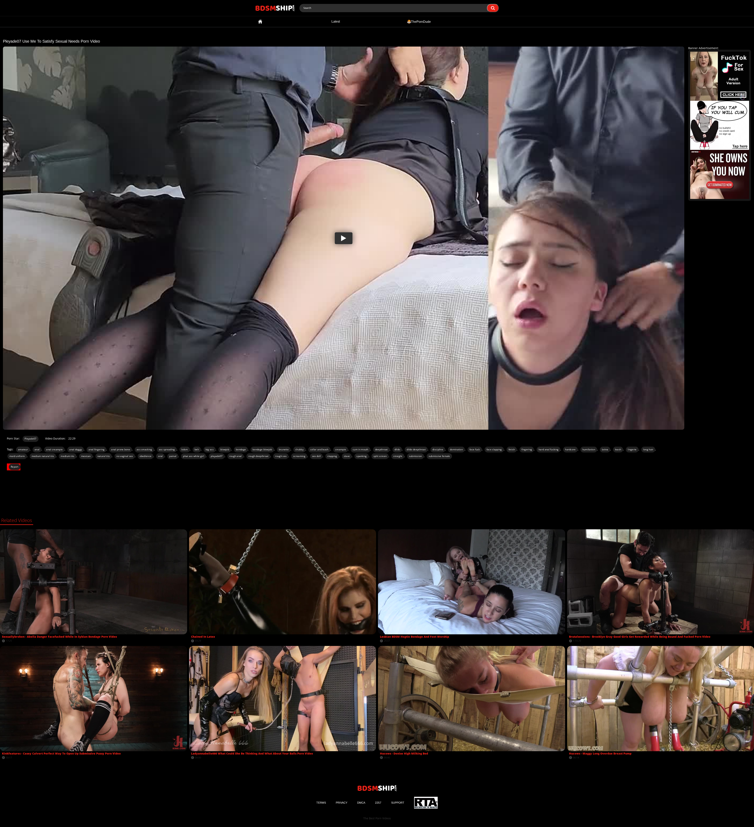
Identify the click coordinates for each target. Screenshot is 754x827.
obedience (146, 456)
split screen (380, 456)
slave (347, 456)
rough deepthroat (258, 456)
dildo (397, 449)
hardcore (570, 449)
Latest (335, 21)
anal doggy (75, 449)
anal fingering (96, 449)
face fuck (474, 449)
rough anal (235, 456)
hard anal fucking (548, 449)
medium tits (67, 456)
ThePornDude (421, 21)
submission (415, 456)
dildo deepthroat (416, 449)
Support (397, 802)
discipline (437, 449)
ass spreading (167, 449)
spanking (361, 456)
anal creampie (54, 449)
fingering (527, 449)
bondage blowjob (262, 449)
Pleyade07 (31, 438)
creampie (340, 449)
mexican (86, 456)
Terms (321, 802)
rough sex (280, 456)
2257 (378, 802)
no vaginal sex (124, 456)
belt (197, 449)
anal (37, 449)
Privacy (341, 802)
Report (14, 466)
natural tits (103, 456)
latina (605, 449)
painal (172, 456)
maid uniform (17, 456)
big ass (210, 449)
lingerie (632, 449)
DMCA (361, 802)
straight (397, 456)
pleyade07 (217, 456)
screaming (299, 456)
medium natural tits (43, 456)
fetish (512, 449)
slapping (332, 456)
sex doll (316, 456)
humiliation (588, 449)
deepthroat (381, 449)
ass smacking (144, 449)
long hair (648, 449)
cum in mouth (360, 449)
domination (456, 449)
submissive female (439, 456)
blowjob (224, 449)
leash (618, 449)
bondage (241, 449)
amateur (23, 449)
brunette (284, 449)
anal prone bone (120, 449)
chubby (299, 449)
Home (260, 21)
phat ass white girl (193, 456)
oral (160, 456)
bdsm (184, 449)
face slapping (494, 449)
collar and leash (319, 449)
